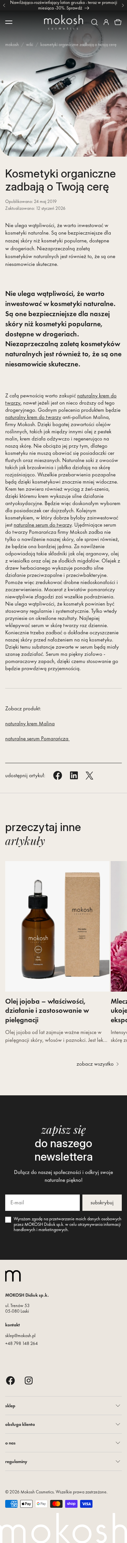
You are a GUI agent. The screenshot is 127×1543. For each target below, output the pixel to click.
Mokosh (12, 44)
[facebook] (10, 1380)
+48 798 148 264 (21, 1343)
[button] (94, 22)
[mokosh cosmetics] (63, 22)
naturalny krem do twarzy (33, 417)
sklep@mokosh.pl (20, 1335)
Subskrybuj (102, 1202)
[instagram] (28, 1380)
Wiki (29, 44)
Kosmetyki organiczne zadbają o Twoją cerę (78, 44)
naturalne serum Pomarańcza (37, 738)
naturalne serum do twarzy (43, 524)
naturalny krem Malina (30, 723)
